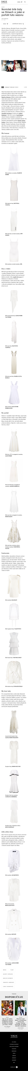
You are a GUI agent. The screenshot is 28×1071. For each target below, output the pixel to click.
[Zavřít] (26, 1069)
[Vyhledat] (24, 1)
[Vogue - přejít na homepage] (4, 2)
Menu (19, 2)
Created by (12, 1067)
